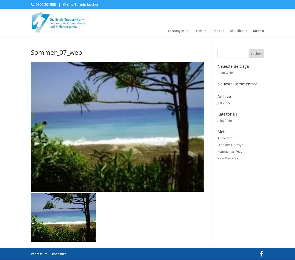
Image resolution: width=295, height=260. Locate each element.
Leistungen (176, 31)
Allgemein (224, 121)
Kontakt (258, 31)
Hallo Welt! (225, 73)
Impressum (39, 254)
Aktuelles (236, 31)
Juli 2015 (223, 103)
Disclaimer (58, 254)
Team (198, 31)
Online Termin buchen (81, 4)
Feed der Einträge (230, 145)
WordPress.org (228, 158)
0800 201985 (46, 4)
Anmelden (224, 138)
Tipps (216, 31)
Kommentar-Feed (230, 151)
